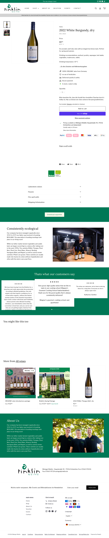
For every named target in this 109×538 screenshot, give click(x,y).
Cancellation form (72, 534)
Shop (35, 8)
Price (61, 38)
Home (27, 8)
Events (67, 8)
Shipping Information (36, 202)
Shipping (69, 104)
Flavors (31, 192)
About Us (46, 8)
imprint (24, 534)
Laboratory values (35, 187)
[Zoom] (32, 42)
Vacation (57, 8)
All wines (21, 361)
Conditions (30, 534)
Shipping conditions (61, 534)
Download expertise (54, 214)
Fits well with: (33, 197)
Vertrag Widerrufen (84, 534)
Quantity (62, 88)
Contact (77, 8)
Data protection (39, 534)
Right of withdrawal (50, 534)
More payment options (82, 118)
